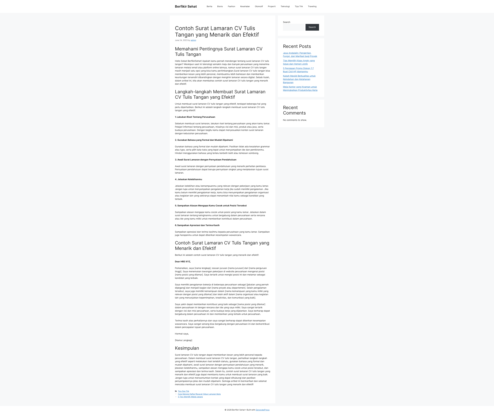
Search (286, 22)
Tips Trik (299, 6)
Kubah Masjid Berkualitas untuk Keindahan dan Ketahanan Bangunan (299, 79)
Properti (272, 6)
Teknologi (285, 6)
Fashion (231, 6)
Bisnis (220, 6)
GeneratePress (263, 410)
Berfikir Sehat (186, 6)
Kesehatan (245, 6)
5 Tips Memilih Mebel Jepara (190, 397)
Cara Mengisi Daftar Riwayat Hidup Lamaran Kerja (199, 394)
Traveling (312, 6)
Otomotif (259, 6)
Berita (209, 6)
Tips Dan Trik (183, 391)
